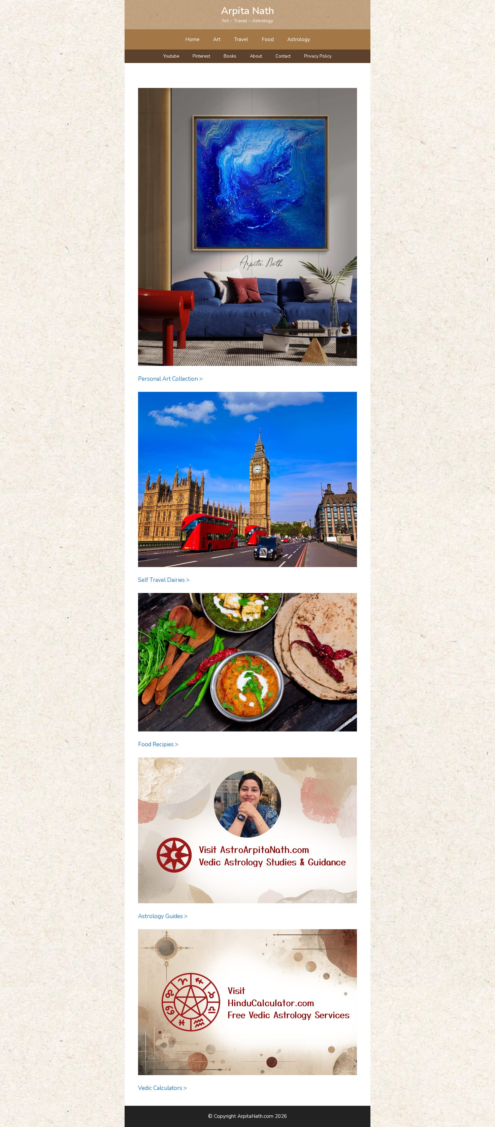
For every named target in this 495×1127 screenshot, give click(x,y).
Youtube (171, 56)
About (256, 56)
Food (268, 39)
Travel (241, 39)
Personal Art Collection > (170, 379)
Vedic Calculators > (162, 1088)
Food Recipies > (158, 744)
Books (230, 56)
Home (192, 39)
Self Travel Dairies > (164, 580)
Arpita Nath (247, 11)
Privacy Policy (318, 56)
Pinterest (201, 56)
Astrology (298, 39)
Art (217, 39)
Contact (283, 56)
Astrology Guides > (163, 916)
